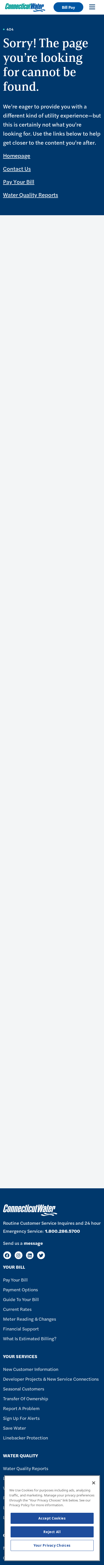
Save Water (14, 1428)
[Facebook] (7, 1255)
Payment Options (20, 1289)
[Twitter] (41, 1255)
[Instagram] (18, 1255)
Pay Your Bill (18, 182)
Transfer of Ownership (25, 1398)
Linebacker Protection (25, 1437)
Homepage (16, 155)
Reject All (52, 1532)
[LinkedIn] (30, 1255)
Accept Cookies (52, 1518)
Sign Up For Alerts (21, 1418)
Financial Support (21, 1328)
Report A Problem (21, 1408)
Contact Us (17, 168)
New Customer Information (30, 1369)
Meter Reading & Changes (29, 1319)
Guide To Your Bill (21, 1299)
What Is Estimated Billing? (29, 1338)
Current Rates (17, 1309)
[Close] (93, 1482)
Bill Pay (68, 7)
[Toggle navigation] (92, 7)
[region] (52, 1518)
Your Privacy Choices (52, 1545)
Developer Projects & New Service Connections (51, 1379)
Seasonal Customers (23, 1388)
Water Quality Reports (30, 195)
